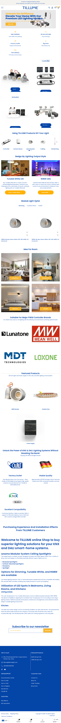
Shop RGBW (44, 192)
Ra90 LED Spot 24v (36, 657)
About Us (10, 24)
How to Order (4, 680)
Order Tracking (35, 683)
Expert (14, 89)
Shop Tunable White (14, 192)
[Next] (57, 142)
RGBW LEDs (46, 179)
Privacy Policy (5, 714)
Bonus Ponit (34, 686)
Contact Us (34, 678)
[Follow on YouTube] (5, 669)
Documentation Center (7, 678)
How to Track (4, 683)
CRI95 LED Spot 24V (36, 660)
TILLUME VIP (4, 691)
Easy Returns (4, 689)
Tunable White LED (15, 179)
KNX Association (5, 703)
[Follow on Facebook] (2, 669)
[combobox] (5, 720)
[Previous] (4, 142)
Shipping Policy (14, 714)
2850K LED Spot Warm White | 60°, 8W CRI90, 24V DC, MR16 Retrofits (20, 239)
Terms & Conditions (6, 716)
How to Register (5, 686)
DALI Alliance (4, 700)
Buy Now (45, 91)
